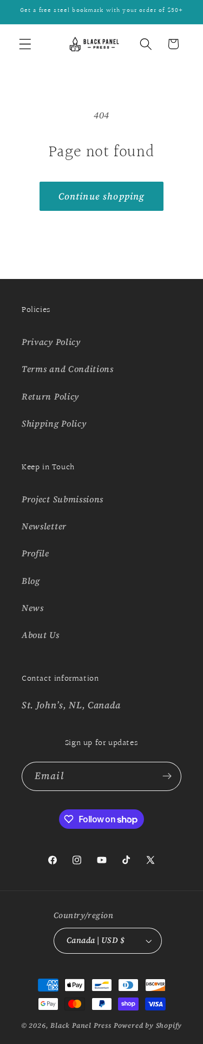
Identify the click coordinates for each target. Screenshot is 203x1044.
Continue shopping (101, 196)
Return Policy (50, 396)
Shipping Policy (54, 423)
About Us (41, 635)
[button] (25, 44)
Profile (35, 553)
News (33, 608)
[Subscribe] (167, 776)
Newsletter (44, 526)
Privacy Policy (51, 342)
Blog (31, 581)
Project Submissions (62, 499)
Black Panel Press (81, 1025)
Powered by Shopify (148, 1025)
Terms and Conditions (68, 369)
